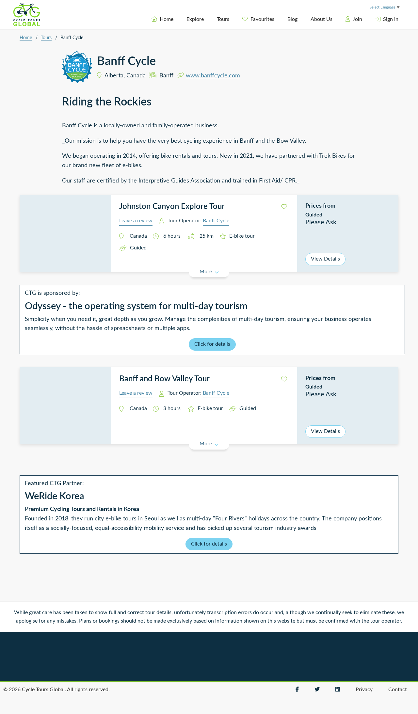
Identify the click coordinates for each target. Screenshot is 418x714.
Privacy (364, 689)
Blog (292, 19)
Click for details (212, 344)
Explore (195, 19)
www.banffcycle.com (213, 76)
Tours (223, 19)
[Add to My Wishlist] (284, 207)
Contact (397, 689)
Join (357, 19)
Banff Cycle (216, 220)
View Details (325, 259)
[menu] (242, 19)
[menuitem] (162, 19)
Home (166, 19)
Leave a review (136, 220)
